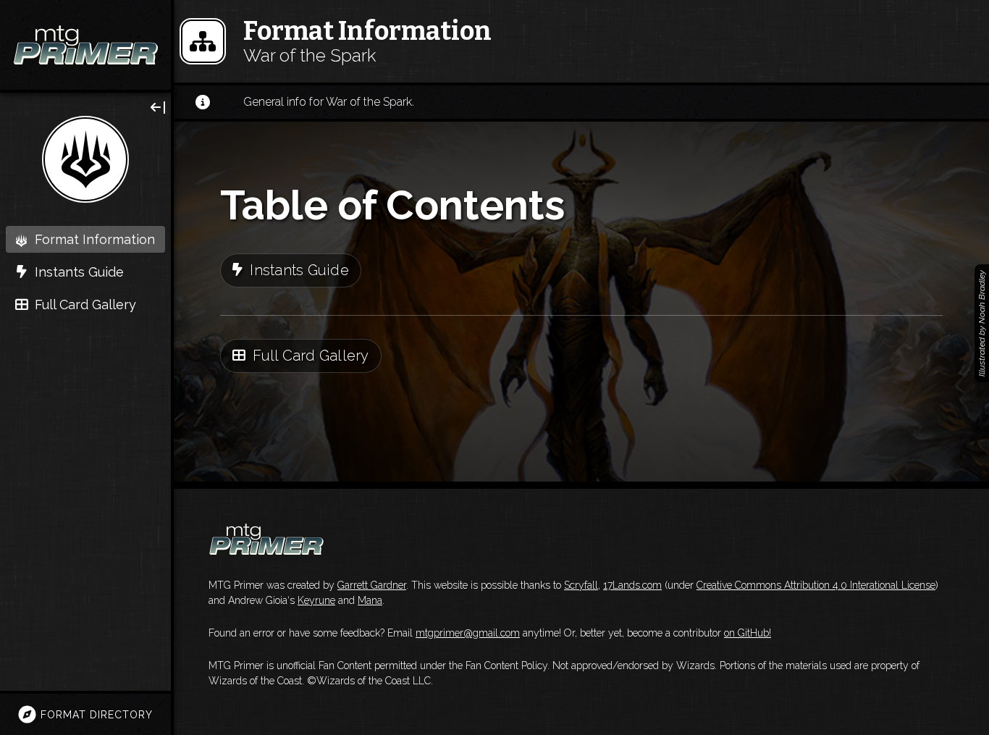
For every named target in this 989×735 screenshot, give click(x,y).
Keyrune (316, 600)
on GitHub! (747, 633)
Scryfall (581, 585)
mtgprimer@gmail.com (468, 633)
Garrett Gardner (371, 585)
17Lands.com (632, 585)
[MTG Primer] (85, 44)
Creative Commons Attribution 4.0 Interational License (815, 585)
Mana (370, 600)
